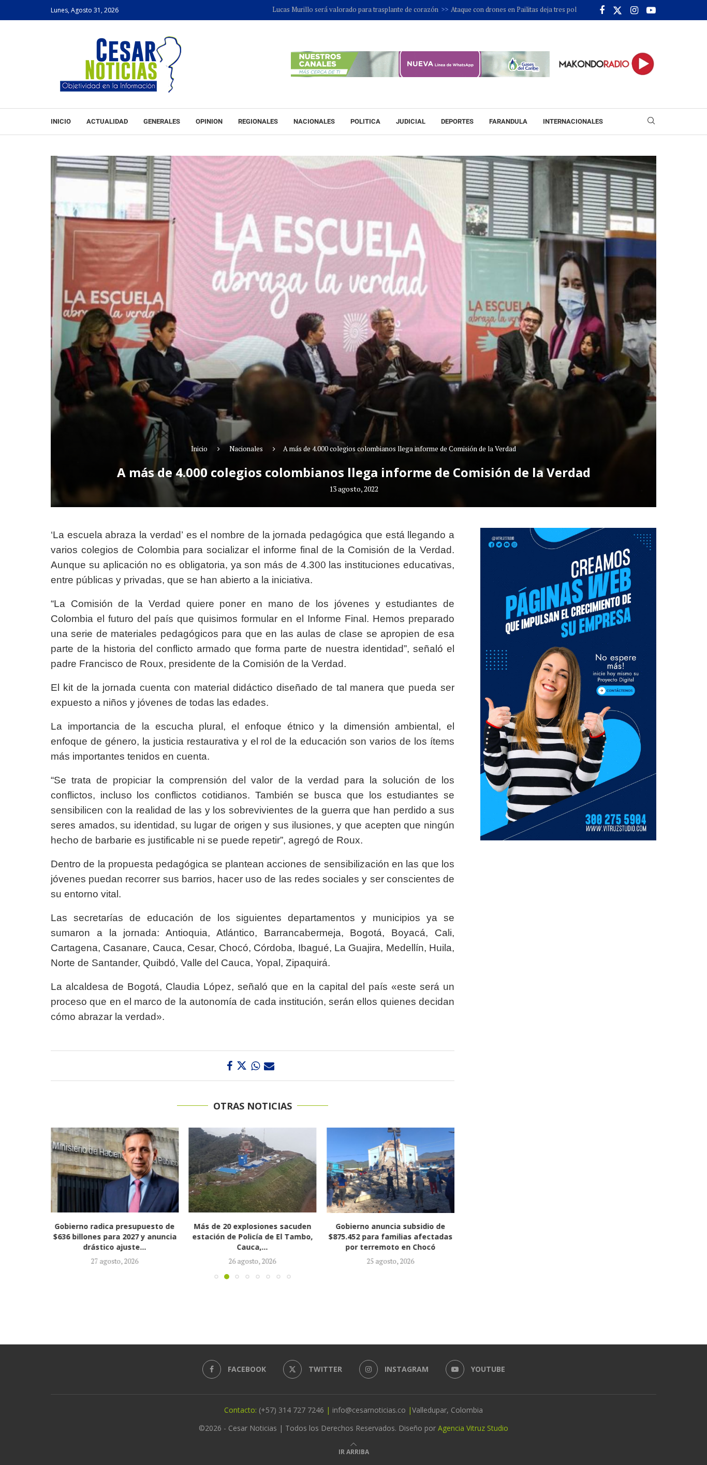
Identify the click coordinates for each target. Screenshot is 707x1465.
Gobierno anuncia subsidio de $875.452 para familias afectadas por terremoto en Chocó (382, 1237)
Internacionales (573, 121)
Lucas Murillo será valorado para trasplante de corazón (300, 9)
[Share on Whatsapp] (255, 1066)
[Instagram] (634, 10)
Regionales (258, 121)
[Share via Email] (269, 1066)
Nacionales (314, 121)
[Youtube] (651, 10)
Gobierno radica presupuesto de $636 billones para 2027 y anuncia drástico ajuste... (93, 1237)
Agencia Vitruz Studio (473, 1428)
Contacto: (241, 1410)
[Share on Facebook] (229, 1066)
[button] (64, 1203)
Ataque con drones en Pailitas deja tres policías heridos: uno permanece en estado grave (527, 9)
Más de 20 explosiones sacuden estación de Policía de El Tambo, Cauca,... (239, 1237)
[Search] (651, 122)
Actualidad (107, 121)
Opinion (209, 121)
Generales (161, 121)
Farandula (508, 121)
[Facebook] (602, 10)
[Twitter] (617, 10)
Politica (365, 121)
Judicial (410, 121)
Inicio (61, 121)
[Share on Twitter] (242, 1066)
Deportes (457, 121)
